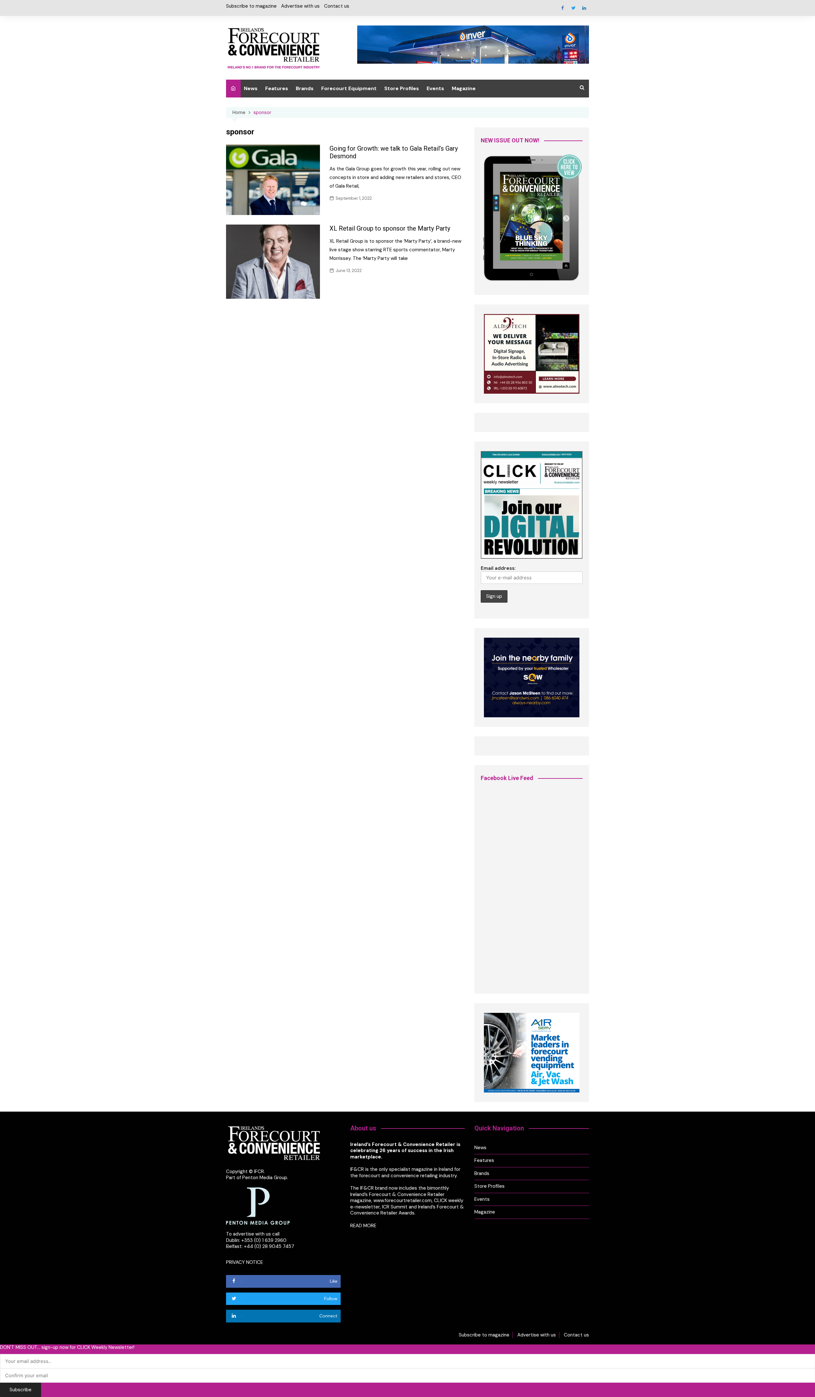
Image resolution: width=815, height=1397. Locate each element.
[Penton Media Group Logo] (258, 1205)
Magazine (464, 88)
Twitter (573, 8)
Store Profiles (401, 88)
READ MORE (363, 1225)
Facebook (562, 8)
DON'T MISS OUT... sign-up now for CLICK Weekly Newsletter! (67, 1347)
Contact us (336, 6)
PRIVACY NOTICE (244, 1262)
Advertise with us (300, 6)
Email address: (498, 568)
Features (276, 88)
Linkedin (584, 8)
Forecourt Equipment (349, 88)
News (251, 88)
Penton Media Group (264, 1177)
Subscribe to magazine (251, 6)
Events (435, 88)
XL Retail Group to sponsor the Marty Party (390, 228)
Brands (305, 88)
